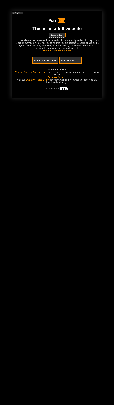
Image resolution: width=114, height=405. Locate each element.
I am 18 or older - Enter (45, 60)
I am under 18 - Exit (70, 60)
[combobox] (17, 13)
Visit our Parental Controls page (31, 72)
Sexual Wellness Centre (37, 80)
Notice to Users (57, 35)
